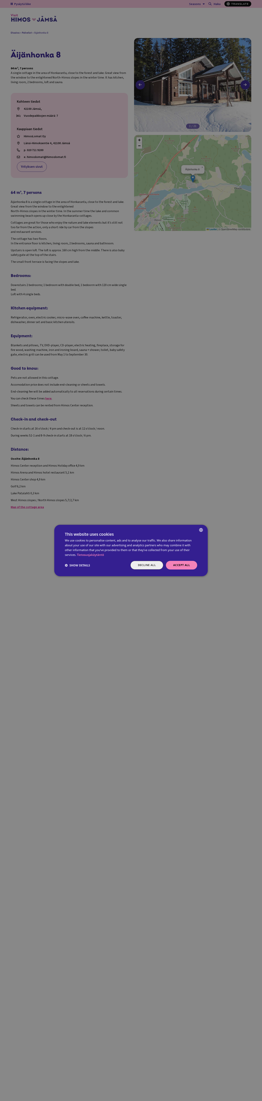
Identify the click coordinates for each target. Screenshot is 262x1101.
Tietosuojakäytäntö (90, 555)
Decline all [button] (147, 565)
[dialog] (131, 550)
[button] (77, 565)
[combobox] (201, 530)
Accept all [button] (181, 565)
